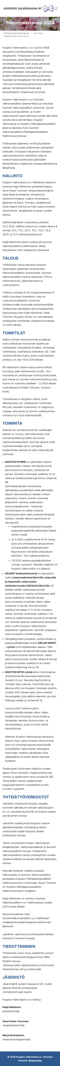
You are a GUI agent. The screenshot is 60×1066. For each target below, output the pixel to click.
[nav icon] (55, 8)
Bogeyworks (35, 1060)
